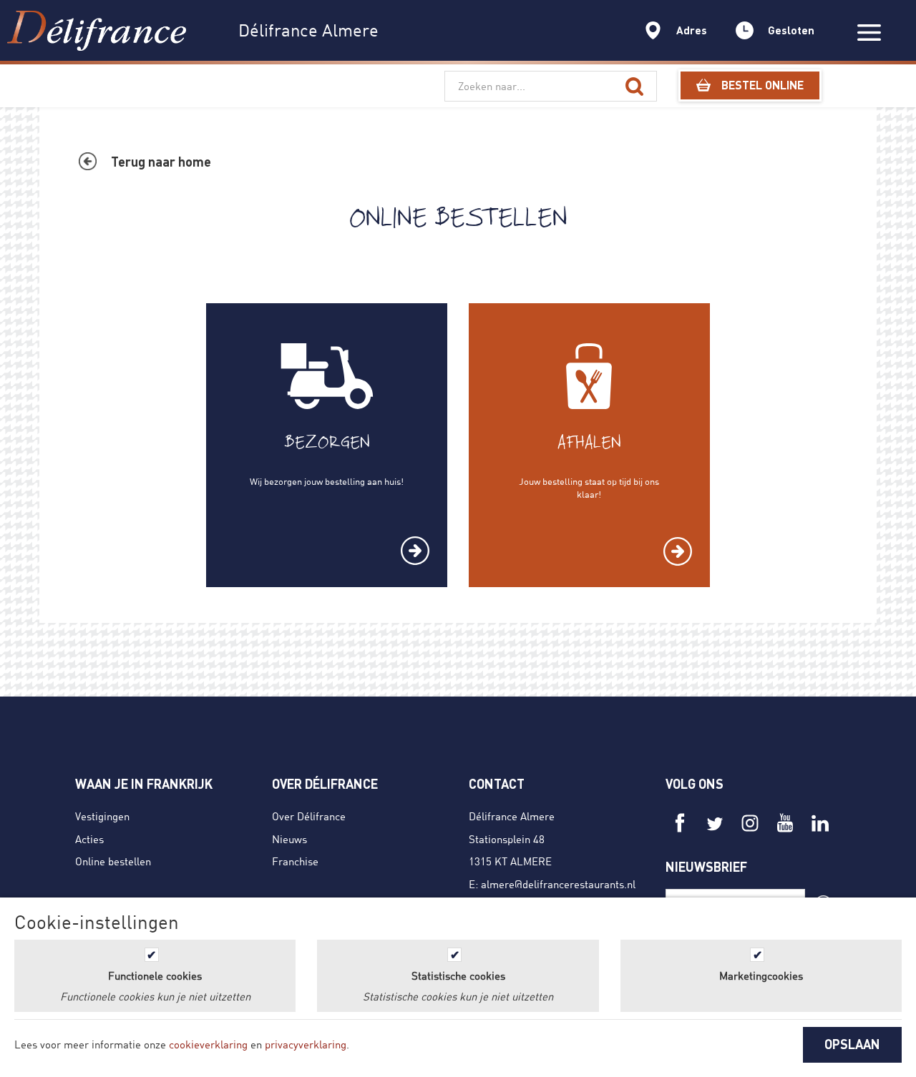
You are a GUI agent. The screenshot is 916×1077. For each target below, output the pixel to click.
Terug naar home (161, 161)
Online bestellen (113, 861)
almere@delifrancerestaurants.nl (558, 883)
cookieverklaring (208, 1044)
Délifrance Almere (512, 816)
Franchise (295, 861)
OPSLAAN (852, 1044)
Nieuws (289, 838)
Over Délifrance (309, 816)
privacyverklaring (305, 1044)
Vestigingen (102, 816)
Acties (89, 838)
